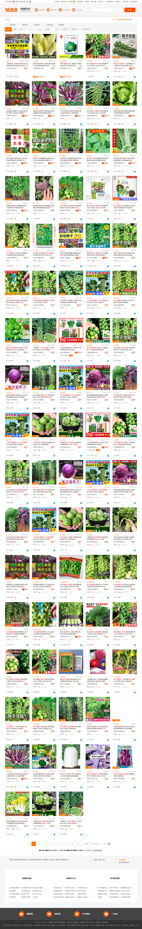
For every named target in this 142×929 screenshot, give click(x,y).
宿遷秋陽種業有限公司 (66, 589)
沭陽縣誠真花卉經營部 (39, 684)
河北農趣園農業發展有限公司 (12, 826)
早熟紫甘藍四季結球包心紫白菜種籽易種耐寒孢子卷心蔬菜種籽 (17, 396)
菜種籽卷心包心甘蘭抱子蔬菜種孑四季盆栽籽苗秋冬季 (97, 585)
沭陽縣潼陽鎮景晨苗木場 (93, 684)
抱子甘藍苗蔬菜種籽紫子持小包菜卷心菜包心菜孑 (124, 349)
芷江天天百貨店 (125, 891)
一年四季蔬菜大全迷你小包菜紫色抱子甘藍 (17, 727)
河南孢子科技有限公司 (71, 894)
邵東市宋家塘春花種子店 (39, 352)
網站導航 (105, 922)
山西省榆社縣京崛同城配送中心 (118, 894)
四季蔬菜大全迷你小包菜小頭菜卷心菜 (43, 301)
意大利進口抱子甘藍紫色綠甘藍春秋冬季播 (124, 396)
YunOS (91, 925)
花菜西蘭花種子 (25, 891)
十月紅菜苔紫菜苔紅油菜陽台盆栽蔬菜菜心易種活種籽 (70, 112)
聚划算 (53, 925)
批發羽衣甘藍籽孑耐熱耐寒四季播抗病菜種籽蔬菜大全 (97, 727)
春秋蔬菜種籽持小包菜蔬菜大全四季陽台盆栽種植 (17, 633)
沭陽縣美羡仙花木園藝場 (66, 636)
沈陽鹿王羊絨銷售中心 (104, 894)
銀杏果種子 (12, 891)
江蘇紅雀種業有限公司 (12, 258)
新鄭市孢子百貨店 (70, 891)
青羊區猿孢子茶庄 (58, 897)
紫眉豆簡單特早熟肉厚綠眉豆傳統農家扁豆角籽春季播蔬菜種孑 (43, 112)
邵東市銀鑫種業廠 (119, 258)
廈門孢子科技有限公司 (83, 891)
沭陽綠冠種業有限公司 (66, 731)
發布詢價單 (122, 860)
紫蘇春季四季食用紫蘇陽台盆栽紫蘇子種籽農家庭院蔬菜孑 (43, 207)
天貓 (48, 925)
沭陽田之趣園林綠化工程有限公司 (39, 210)
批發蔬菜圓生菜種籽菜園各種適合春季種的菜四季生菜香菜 (124, 112)
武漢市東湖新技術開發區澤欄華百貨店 (66, 447)
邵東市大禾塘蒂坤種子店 (93, 305)
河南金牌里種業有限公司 (93, 731)
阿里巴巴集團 (7, 925)
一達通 (131, 925)
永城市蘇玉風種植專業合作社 (129, 897)
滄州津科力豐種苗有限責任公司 (93, 258)
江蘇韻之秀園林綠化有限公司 (93, 636)
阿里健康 (124, 925)
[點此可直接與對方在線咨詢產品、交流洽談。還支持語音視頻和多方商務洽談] (108, 77)
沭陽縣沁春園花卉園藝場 (93, 68)
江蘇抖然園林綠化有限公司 (12, 68)
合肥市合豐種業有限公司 (120, 210)
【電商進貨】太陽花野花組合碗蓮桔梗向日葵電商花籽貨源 (17, 65)
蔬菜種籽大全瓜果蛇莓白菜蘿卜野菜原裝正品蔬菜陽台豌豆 (17, 585)
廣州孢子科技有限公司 (60, 894)
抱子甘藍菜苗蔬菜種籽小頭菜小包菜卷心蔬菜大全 (97, 633)
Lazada (136, 925)
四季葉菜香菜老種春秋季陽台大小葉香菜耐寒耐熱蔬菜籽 (17, 207)
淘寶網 (44, 925)
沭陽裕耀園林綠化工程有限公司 (120, 684)
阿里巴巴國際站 (17, 925)
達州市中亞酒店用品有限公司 (117, 888)
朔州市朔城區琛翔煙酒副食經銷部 (119, 897)
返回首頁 (88, 850)
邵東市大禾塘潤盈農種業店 (39, 400)
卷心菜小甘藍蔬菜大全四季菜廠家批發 (97, 349)
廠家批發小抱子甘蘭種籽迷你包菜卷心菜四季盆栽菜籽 (97, 254)
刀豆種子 (35, 897)
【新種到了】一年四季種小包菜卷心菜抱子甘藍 (43, 349)
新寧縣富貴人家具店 (103, 891)
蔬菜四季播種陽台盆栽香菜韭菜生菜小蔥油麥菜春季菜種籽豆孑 (43, 159)
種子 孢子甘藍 (103, 860)
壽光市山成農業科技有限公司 (66, 684)
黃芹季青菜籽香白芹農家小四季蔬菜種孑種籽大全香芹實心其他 (124, 538)
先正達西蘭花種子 (26, 888)
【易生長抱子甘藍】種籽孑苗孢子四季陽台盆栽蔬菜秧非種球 (70, 301)
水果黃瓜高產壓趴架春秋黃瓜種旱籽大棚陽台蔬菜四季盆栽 (70, 159)
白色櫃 (100, 897)
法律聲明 (69, 922)
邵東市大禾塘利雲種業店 (12, 400)
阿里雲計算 (84, 925)
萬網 (103, 925)
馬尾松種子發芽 (37, 891)
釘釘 (119, 925)
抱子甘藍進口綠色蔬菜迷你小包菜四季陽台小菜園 (43, 396)
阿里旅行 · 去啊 (64, 925)
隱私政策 (82, 922)
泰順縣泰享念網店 (114, 891)
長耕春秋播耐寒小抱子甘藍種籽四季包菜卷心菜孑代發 (70, 680)
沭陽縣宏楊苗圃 (37, 636)
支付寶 (111, 925)
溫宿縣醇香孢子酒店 (59, 891)
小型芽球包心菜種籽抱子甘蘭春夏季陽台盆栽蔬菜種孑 (17, 254)
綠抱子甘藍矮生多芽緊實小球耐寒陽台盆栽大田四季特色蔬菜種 (124, 254)
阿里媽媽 (73, 925)
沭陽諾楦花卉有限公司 (12, 589)
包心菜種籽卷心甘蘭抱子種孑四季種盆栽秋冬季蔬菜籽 (124, 207)
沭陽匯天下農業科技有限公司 (66, 258)
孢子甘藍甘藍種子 (14, 894)
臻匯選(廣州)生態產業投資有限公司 (131, 888)
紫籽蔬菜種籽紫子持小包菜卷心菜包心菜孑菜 (97, 775)
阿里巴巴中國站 (27, 925)
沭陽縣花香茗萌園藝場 (93, 589)
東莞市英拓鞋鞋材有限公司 (129, 894)
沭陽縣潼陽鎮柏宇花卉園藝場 (120, 589)
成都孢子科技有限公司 (71, 897)
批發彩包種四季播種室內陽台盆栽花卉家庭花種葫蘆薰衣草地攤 (70, 254)
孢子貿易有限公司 (82, 888)
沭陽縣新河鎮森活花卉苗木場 (66, 210)
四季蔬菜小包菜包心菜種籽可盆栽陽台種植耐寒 (124, 301)
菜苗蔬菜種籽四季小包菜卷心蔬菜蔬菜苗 (70, 727)
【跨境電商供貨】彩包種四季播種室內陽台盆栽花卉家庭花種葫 (97, 680)
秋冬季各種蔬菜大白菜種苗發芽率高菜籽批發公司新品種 (43, 775)
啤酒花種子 (12, 897)
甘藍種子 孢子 (25, 894)
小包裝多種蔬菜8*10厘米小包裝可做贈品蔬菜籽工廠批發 (70, 349)
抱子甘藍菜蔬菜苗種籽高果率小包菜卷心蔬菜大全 (70, 207)
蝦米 (78, 925)
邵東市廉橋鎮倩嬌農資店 (120, 305)
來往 (115, 925)
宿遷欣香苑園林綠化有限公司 (39, 589)
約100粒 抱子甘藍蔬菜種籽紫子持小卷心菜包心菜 (43, 254)
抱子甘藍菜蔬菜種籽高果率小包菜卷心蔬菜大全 (17, 301)
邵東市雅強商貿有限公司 (120, 352)
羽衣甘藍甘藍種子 (14, 888)
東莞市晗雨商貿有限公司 (12, 731)
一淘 (57, 925)
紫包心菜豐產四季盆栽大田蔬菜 (124, 775)
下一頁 (85, 844)
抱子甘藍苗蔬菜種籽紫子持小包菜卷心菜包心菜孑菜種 (97, 112)
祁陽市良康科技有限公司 (39, 447)
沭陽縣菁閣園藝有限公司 (12, 684)
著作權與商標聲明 (60, 922)
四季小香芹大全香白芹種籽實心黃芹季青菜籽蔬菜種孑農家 (70, 633)
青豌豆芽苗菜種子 (38, 888)
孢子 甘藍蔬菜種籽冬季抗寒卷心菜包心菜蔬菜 (44, 443)
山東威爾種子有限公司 (39, 68)
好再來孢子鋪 (57, 888)
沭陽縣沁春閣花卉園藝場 (12, 116)
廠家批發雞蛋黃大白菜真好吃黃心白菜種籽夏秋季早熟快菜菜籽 (17, 822)
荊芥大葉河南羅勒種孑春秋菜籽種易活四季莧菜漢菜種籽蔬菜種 (97, 159)
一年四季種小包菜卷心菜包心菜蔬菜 (124, 680)
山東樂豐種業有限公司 (93, 352)
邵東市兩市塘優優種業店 (39, 305)
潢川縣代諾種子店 (119, 636)
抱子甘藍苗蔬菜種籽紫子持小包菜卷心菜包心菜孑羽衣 (97, 65)
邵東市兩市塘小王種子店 (66, 400)
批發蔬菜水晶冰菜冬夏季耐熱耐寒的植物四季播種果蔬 (124, 159)
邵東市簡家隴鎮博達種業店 (120, 731)
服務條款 (76, 922)
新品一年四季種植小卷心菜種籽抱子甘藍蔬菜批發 (124, 65)
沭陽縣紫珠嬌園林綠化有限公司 (39, 731)
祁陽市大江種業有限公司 (93, 400)
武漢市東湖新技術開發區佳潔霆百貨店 (120, 542)
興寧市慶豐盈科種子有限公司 (39, 258)
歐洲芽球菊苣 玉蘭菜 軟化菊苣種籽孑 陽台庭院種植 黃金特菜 (44, 65)
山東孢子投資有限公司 (83, 894)
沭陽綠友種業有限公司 (39, 116)
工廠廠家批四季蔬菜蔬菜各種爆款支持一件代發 (70, 443)
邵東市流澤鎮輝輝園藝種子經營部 (12, 352)
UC (106, 925)
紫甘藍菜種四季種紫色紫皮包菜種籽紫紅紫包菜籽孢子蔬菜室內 (97, 396)
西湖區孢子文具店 (82, 897)
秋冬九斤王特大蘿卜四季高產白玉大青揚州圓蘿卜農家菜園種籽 (70, 775)
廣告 (27, 66)
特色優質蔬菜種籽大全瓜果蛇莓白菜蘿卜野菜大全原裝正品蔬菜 (17, 112)
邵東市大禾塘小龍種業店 (12, 305)
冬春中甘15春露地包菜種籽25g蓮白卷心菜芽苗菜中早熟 (71, 65)
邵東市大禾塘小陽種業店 (93, 779)
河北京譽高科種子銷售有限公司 (66, 305)
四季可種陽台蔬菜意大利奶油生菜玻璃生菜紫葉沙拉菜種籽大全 (17, 159)
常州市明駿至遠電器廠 (104, 888)
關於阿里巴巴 (91, 922)
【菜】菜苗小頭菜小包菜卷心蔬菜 (97, 301)
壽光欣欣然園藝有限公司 (93, 210)
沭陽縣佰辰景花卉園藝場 (120, 68)
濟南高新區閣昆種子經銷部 (12, 636)
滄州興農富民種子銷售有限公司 (66, 352)
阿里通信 (97, 925)
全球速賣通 (37, 925)
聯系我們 (98, 922)
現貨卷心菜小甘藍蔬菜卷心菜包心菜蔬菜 (17, 349)
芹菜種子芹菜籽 (25, 897)
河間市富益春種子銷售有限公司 (120, 400)
